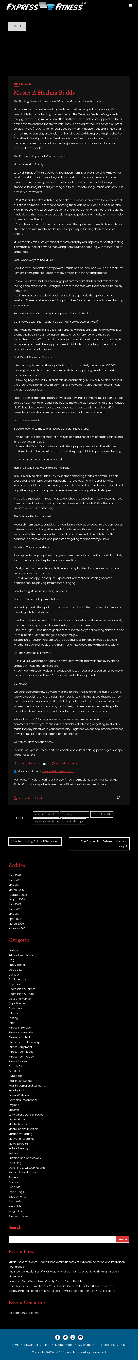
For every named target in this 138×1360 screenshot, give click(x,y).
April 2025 (15, 919)
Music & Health (18, 1144)
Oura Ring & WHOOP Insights (27, 1168)
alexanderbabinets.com (58, 771)
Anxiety (13, 950)
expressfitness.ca (29, 763)
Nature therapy (18, 1148)
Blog (11, 960)
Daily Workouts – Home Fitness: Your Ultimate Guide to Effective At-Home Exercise (61, 1286)
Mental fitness (18, 1124)
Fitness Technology (21, 1057)
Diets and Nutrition (20, 999)
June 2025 (15, 909)
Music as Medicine (47, 821)
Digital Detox (17, 1003)
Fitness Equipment (20, 1047)
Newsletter (31, 1345)
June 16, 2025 (22, 83)
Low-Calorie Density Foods (26, 1115)
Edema (13, 1013)
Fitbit (12, 1023)
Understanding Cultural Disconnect (36, 841)
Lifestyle (14, 1110)
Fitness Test (107, 1345)
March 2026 (16, 890)
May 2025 (15, 914)
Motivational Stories (21, 1139)
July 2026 (15, 875)
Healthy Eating (18, 1090)
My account (86, 1345)
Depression (16, 984)
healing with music (74, 814)
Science (14, 1182)
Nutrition (14, 1153)
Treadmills (15, 1201)
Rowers (13, 1177)
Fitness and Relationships (25, 1042)
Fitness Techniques (21, 1052)
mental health (102, 814)
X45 (123, 1345)
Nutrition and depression (25, 1158)
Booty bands (17, 965)
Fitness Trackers (19, 1061)
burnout (14, 975)
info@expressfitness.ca (61, 763)
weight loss (16, 1211)
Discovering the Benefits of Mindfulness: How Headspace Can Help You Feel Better (62, 1291)
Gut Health (16, 1071)
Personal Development (23, 1172)
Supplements (17, 1197)
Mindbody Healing (20, 1134)
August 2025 (17, 899)
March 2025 (16, 924)
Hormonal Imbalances (23, 1100)
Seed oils (14, 1187)
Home (15, 1345)
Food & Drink (17, 1066)
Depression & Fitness (22, 989)
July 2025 (15, 904)
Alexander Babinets (30, 798)
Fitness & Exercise (20, 1028)
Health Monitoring (20, 1081)
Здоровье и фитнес (19, 1216)
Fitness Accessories (21, 1032)
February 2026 (18, 895)
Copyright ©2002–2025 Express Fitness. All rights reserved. (69, 1352)
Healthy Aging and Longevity (27, 1086)
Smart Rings (16, 1192)
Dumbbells (15, 1008)
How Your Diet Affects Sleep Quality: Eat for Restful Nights (45, 1281)
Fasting (13, 1018)
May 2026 (15, 885)
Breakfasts (15, 970)
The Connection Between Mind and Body (104, 843)
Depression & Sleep (21, 994)
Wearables (16, 1206)
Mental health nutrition (23, 1129)
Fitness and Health (20, 1037)
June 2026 (15, 880)
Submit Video (64, 1345)
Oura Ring (15, 1163)
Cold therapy (17, 979)
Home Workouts (19, 1095)
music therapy (74, 821)
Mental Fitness (18, 1119)
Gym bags (15, 1076)
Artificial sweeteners (21, 955)
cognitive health (46, 814)
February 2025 (18, 928)
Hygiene (14, 1105)
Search (15, 1227)
